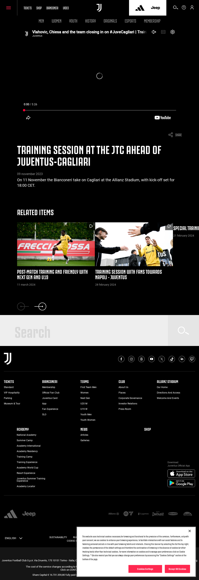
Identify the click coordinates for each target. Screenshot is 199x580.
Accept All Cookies (177, 568)
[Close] (189, 531)
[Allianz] (114, 514)
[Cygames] (143, 514)
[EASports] (128, 514)
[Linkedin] (182, 359)
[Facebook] (121, 359)
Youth (73, 20)
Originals (110, 20)
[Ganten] (188, 514)
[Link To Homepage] (99, 8)
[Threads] (141, 359)
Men (41, 20)
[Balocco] (173, 514)
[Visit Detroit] (158, 514)
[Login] (192, 8)
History (90, 20)
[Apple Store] (181, 473)
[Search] (176, 8)
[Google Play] (181, 483)
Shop (39, 7)
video (66, 7)
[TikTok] (172, 359)
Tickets (28, 7)
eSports (130, 20)
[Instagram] (131, 359)
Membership (152, 20)
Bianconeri (52, 7)
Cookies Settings (145, 568)
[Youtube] (151, 359)
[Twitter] (162, 359)
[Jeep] (155, 7)
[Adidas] (140, 7)
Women (56, 20)
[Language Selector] (20, 538)
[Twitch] (192, 359)
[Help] (184, 8)
